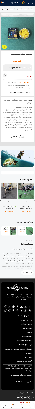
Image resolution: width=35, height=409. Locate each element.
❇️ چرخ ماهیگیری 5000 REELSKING (9, 207)
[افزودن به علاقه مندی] (5, 75)
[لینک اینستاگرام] (17, 3)
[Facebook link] (32, 397)
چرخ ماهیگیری (27, 336)
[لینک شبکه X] (28, 397)
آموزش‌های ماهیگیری (24, 361)
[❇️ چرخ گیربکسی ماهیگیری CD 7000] (13, 231)
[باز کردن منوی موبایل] (33, 3)
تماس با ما (28, 357)
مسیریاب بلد (15, 375)
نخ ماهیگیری (27, 332)
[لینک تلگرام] (12, 3)
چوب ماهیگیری (26, 328)
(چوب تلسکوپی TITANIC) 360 (22, 230)
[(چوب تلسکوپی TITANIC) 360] (29, 231)
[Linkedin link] (21, 397)
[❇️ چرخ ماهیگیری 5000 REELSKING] (9, 191)
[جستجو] (29, 3)
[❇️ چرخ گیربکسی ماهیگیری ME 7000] (26, 191)
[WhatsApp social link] (15, 3)
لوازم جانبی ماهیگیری (24, 340)
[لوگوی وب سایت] (23, 3)
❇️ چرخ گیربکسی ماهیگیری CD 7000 (5, 230)
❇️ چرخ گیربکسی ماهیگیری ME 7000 (26, 207)
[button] (25, 214)
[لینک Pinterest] (25, 397)
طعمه (26, 100)
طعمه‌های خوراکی (7, 9)
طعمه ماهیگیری (21, 9)
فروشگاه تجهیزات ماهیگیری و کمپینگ (18, 349)
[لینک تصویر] (17, 288)
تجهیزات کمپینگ (26, 320)
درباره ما (29, 353)
